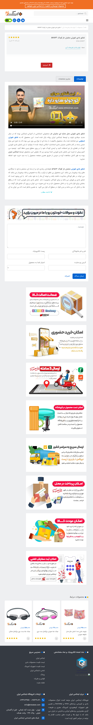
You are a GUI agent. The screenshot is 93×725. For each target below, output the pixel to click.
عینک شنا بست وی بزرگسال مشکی (47, 631)
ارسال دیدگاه (79, 276)
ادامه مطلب (45, 192)
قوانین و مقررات (39, 678)
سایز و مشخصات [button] (64, 79)
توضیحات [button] (80, 79)
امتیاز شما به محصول (37, 262)
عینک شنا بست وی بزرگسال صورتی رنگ (19, 633)
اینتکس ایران (40, 658)
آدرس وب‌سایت (80, 262)
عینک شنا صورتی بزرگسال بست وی (75, 631)
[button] (23, 20)
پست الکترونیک (39, 251)
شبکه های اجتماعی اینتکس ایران (26, 718)
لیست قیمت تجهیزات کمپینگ (35, 666)
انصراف (67, 276)
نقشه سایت (41, 682)
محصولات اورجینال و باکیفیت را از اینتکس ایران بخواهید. (45, 6)
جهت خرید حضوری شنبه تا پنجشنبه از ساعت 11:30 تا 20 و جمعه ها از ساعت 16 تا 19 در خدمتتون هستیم (46, 3)
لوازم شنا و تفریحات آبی (72, 47)
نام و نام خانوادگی (79, 251)
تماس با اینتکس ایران (37, 670)
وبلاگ (42, 674)
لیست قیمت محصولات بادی (35, 662)
